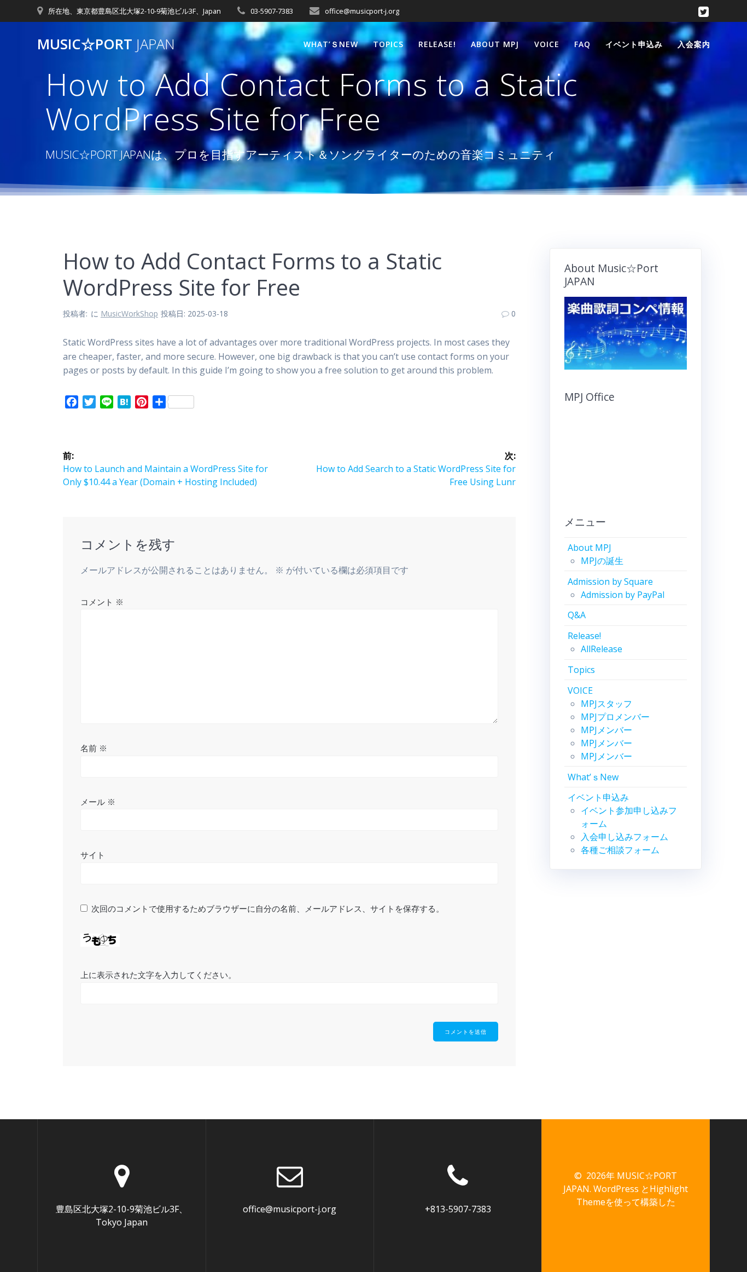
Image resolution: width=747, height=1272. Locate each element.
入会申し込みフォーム (624, 837)
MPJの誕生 (602, 561)
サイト (92, 854)
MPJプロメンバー (615, 717)
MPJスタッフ (606, 704)
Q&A (577, 615)
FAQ (582, 44)
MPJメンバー (606, 730)
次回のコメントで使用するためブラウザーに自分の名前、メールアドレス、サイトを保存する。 (267, 908)
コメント (102, 601)
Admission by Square (610, 581)
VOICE (546, 44)
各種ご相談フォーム (620, 850)
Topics (388, 44)
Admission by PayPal (622, 595)
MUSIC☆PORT (106, 44)
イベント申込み (634, 44)
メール (97, 801)
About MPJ (495, 44)
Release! (437, 44)
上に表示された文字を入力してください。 (158, 974)
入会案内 (694, 44)
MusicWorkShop (129, 313)
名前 (93, 748)
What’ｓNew (331, 44)
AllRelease (601, 649)
